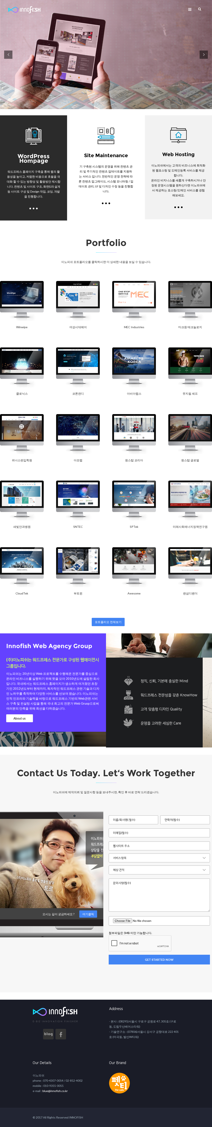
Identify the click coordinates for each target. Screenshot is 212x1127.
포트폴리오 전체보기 (108, 622)
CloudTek (22, 593)
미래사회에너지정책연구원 (190, 526)
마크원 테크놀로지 (190, 327)
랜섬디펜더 (190, 593)
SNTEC (78, 526)
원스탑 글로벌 (190, 460)
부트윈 (78, 593)
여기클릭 (88, 914)
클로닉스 (22, 393)
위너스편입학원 (22, 460)
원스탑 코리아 (134, 460)
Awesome (134, 593)
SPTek (134, 526)
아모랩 (78, 460)
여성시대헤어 (78, 327)
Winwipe (22, 327)
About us (19, 718)
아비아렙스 (134, 393)
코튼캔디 (78, 393)
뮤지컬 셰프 (190, 393)
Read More (10, 337)
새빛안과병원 (22, 526)
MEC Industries (134, 327)
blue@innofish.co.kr (55, 1091)
